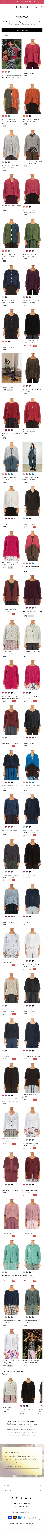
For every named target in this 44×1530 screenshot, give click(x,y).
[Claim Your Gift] (38, 1466)
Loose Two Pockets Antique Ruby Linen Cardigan (30, 1190)
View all (5, 1374)
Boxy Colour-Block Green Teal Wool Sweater (9, 256)
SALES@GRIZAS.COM (22, 1503)
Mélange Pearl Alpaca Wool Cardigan (7, 1407)
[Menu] (2, 7)
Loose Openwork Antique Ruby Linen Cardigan (9, 609)
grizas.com (19, 1523)
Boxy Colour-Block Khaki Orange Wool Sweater (10, 122)
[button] (36, 7)
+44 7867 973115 (22, 1506)
